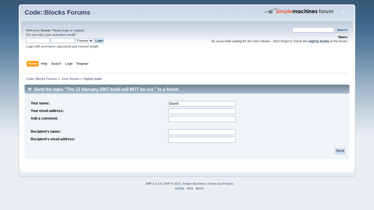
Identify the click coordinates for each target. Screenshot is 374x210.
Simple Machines (194, 183)
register (79, 30)
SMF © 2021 (172, 183)
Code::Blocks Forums (57, 12)
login (66, 30)
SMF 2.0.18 (153, 183)
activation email (63, 34)
